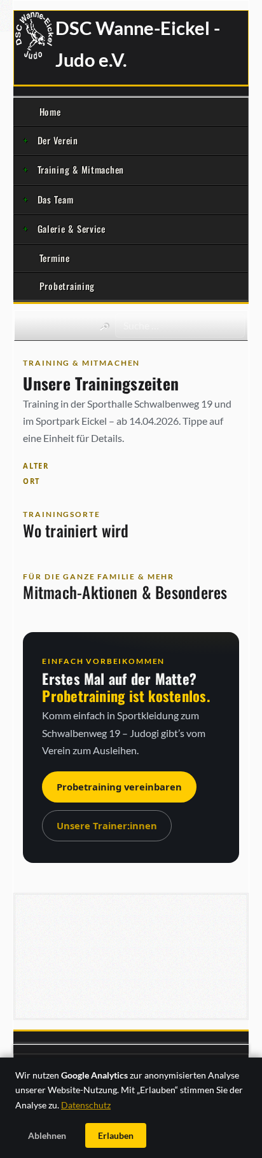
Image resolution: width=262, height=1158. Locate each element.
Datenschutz (86, 1104)
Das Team (56, 199)
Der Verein (58, 140)
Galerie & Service (72, 228)
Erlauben (116, 1135)
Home (50, 111)
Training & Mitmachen (81, 169)
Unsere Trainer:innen (107, 825)
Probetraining (67, 286)
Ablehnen (47, 1135)
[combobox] (180, 326)
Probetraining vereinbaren (119, 786)
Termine (54, 258)
